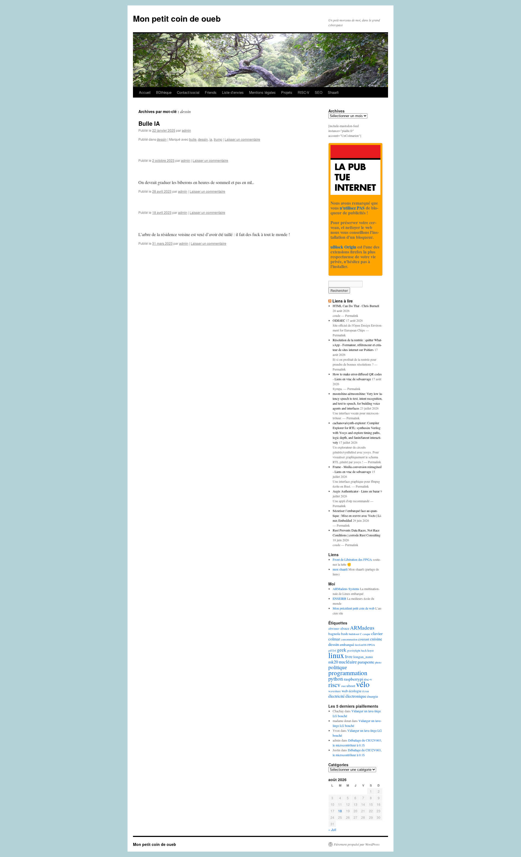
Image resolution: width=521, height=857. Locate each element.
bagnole (334, 633)
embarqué (347, 644)
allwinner (333, 628)
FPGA (371, 645)
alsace (344, 628)
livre (348, 656)
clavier (377, 633)
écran (365, 691)
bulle (192, 139)
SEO (318, 92)
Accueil (145, 92)
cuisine (376, 639)
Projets (286, 92)
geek (341, 649)
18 (340, 810)
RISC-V (303, 92)
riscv (334, 685)
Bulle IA (149, 123)
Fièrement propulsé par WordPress (357, 844)
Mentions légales (262, 92)
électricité (336, 696)
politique (337, 667)
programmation (347, 673)
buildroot (354, 634)
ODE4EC (339, 320)
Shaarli (333, 92)
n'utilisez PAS (352, 208)
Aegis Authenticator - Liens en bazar (356, 491)
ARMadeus (362, 627)
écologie (355, 690)
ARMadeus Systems (346, 589)
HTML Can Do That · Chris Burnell (356, 306)
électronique (355, 696)
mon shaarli (340, 569)
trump (218, 139)
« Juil (332, 829)
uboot (351, 685)
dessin (162, 139)
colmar (334, 639)
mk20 (333, 662)
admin (186, 130)
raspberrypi (353, 679)
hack (364, 650)
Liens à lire (342, 301)
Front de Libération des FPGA (352, 559)
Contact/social (188, 92)
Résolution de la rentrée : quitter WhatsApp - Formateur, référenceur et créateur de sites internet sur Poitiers (357, 345)
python (335, 678)
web (345, 690)
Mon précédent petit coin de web (353, 608)
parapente (366, 662)
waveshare (334, 691)
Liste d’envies (233, 92)
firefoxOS (361, 645)
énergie (372, 696)
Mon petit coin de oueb (177, 18)
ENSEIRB (339, 598)
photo (378, 662)
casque (366, 634)
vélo (363, 684)
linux (336, 655)
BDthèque (163, 92)
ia (210, 139)
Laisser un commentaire (242, 139)
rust (343, 686)
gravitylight (353, 650)
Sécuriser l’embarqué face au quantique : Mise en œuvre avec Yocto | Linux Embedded (357, 515)
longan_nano (363, 656)
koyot (370, 650)
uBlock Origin (343, 247)
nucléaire (348, 661)
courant (363, 639)
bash (344, 633)
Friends (211, 92)
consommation (349, 639)
